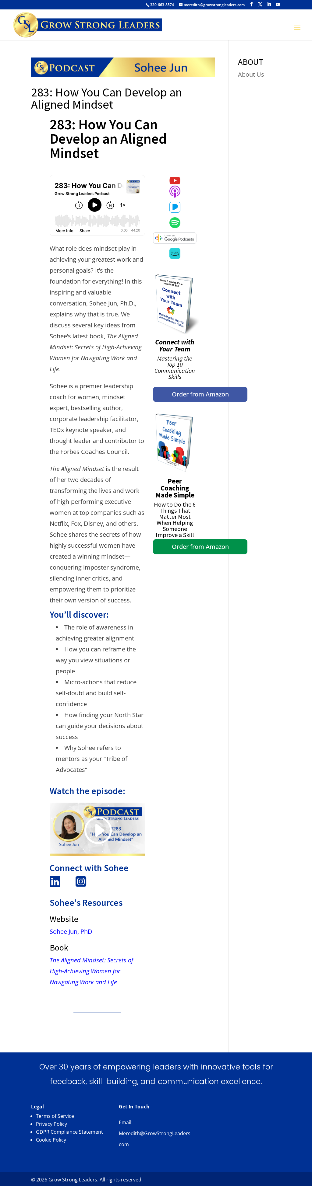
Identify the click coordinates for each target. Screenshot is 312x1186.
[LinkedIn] (269, 4)
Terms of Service (55, 1116)
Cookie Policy (51, 1139)
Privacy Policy (51, 1124)
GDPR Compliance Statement (69, 1131)
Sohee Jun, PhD (71, 931)
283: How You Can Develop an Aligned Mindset (106, 98)
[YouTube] (278, 4)
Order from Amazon (200, 394)
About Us (251, 74)
